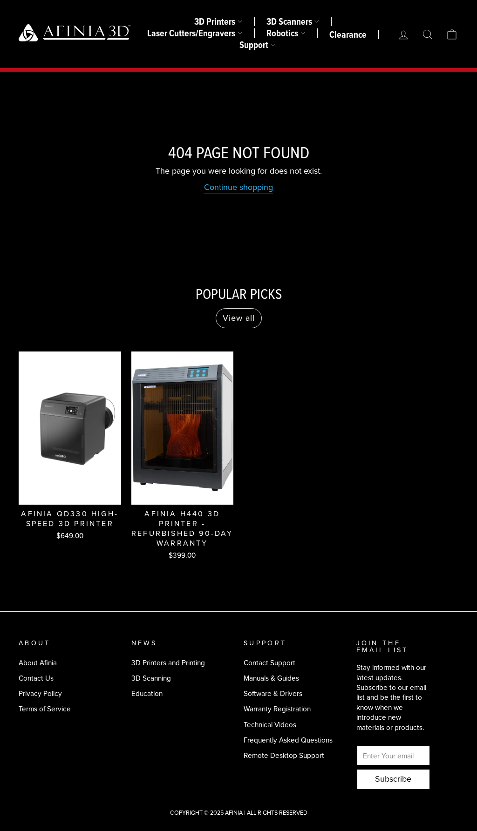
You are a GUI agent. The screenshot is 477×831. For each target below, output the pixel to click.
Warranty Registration (277, 708)
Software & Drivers (273, 693)
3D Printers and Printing (168, 662)
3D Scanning (151, 678)
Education (147, 693)
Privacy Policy (40, 693)
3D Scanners (289, 21)
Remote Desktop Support (284, 755)
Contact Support (269, 662)
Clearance (348, 34)
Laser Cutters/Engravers (191, 33)
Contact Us (36, 678)
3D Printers (214, 21)
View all (239, 318)
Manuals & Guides (271, 678)
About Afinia (38, 662)
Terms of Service (45, 708)
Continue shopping (238, 187)
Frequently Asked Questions (288, 740)
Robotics (282, 33)
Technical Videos (270, 724)
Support (253, 44)
